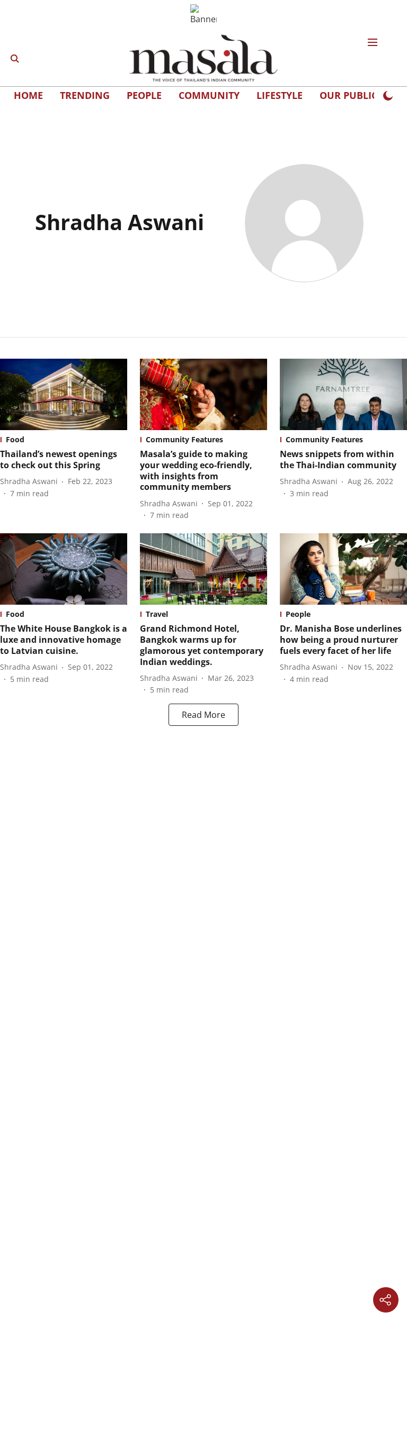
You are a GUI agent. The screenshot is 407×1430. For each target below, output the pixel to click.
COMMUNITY (209, 95)
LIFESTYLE (279, 95)
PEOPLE (144, 95)
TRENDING (85, 95)
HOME (28, 95)
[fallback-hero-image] (63, 394)
